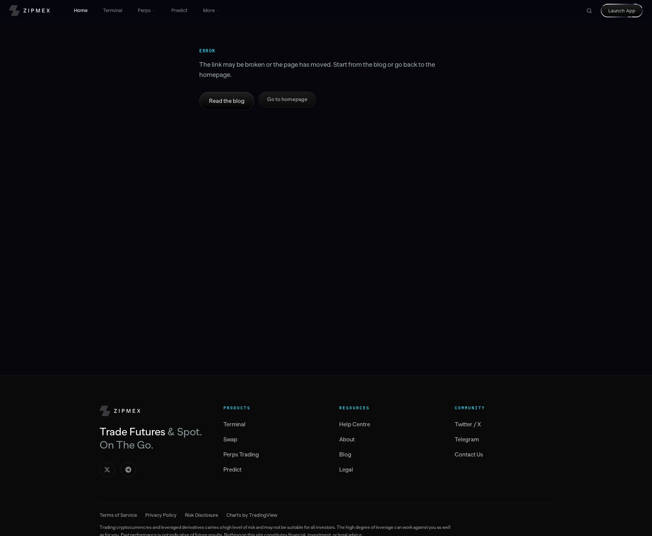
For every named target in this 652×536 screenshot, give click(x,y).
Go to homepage (287, 99)
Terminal (112, 10)
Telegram (467, 439)
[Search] (589, 10)
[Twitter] (107, 469)
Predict (179, 10)
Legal (346, 469)
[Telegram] (128, 469)
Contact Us (469, 454)
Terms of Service (118, 515)
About (347, 439)
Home (81, 10)
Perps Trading (241, 454)
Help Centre (354, 424)
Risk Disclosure (201, 515)
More (209, 10)
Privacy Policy (161, 515)
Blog (345, 454)
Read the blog (226, 101)
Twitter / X (468, 424)
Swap (230, 439)
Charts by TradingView (251, 515)
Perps (144, 10)
